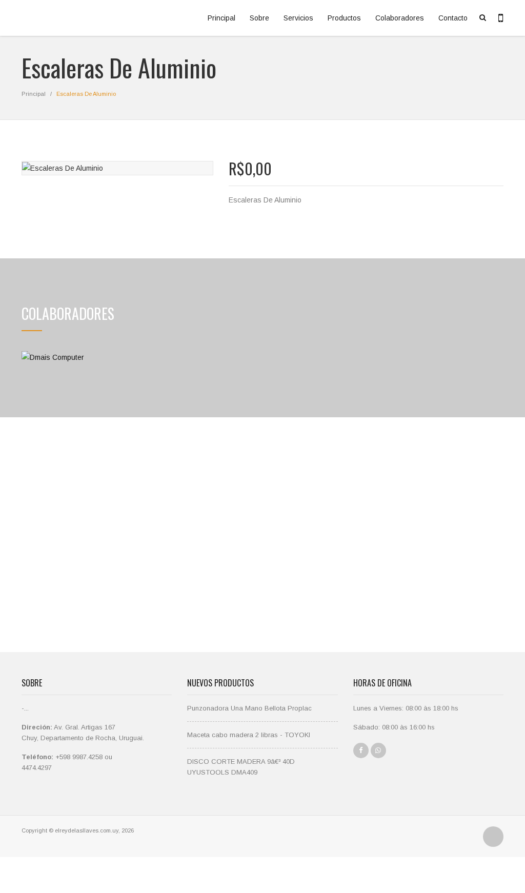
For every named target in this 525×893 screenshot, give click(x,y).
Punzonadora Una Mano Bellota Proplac (249, 708)
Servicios (298, 18)
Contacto (453, 18)
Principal (221, 18)
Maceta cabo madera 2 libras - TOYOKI (248, 735)
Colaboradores (399, 18)
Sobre (259, 18)
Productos (344, 18)
